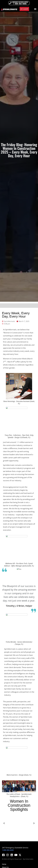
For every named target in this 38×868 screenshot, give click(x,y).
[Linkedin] (11, 855)
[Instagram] (7, 855)
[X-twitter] (20, 855)
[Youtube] (15, 855)
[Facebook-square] (3, 855)
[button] (35, 9)
